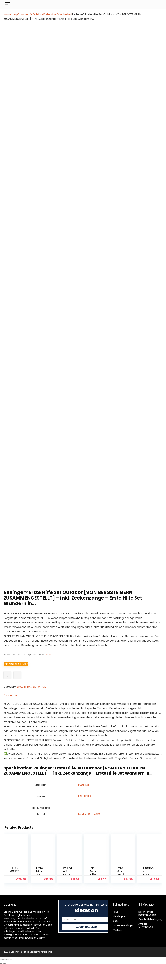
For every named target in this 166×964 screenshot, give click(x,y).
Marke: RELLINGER (89, 814)
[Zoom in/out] (1, 959)
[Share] (7, 959)
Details (48, 655)
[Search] (157, 4)
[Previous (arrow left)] (1, 963)
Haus (115, 911)
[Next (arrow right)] (4, 963)
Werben (117, 930)
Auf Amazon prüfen (16, 664)
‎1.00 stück (84, 785)
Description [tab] (11, 695)
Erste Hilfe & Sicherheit (57, 14)
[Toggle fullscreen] (4, 959)
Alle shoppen (120, 916)
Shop (14, 14)
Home (7, 14)
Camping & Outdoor (30, 14)
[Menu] (7, 4)
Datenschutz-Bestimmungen (147, 913)
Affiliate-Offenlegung (145, 925)
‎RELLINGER (84, 796)
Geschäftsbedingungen (151, 919)
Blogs (116, 921)
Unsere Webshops (123, 925)
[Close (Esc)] (11, 959)
